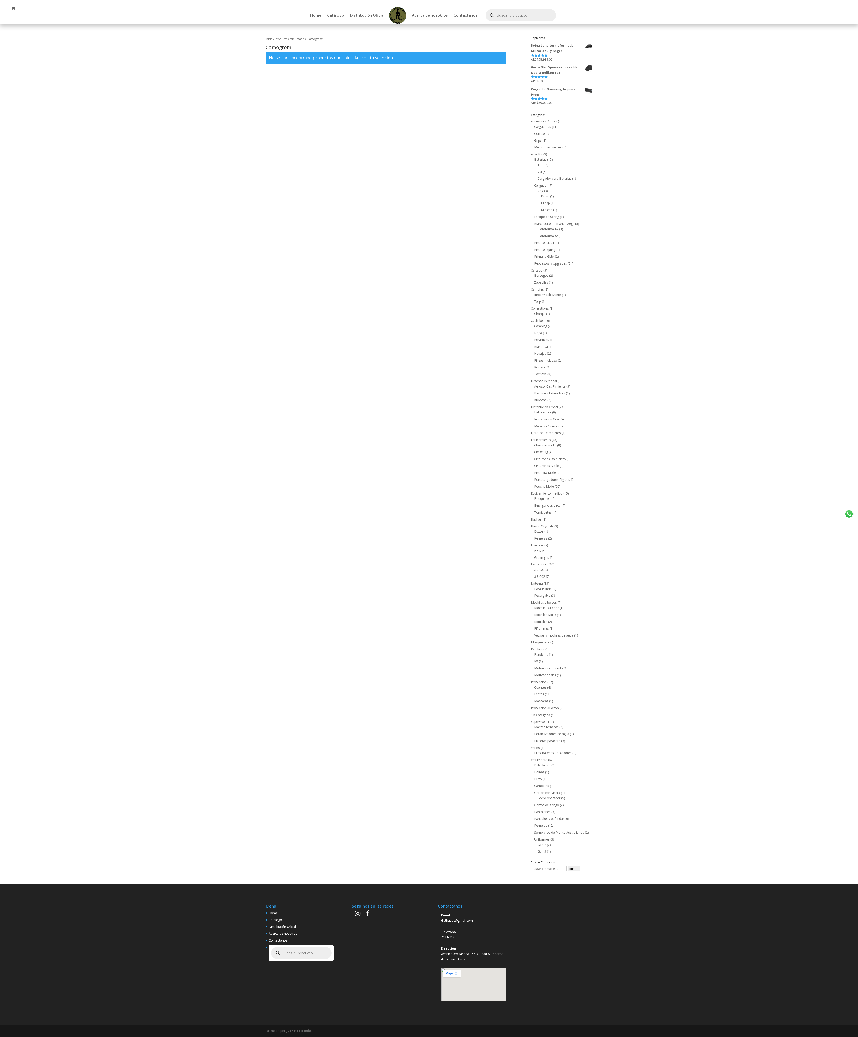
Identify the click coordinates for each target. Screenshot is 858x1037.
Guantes (540, 687)
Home (315, 16)
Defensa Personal (544, 381)
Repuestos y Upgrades (550, 263)
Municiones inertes (547, 147)
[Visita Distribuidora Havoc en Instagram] (357, 914)
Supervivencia (541, 721)
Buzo (538, 779)
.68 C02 (539, 576)
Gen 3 (542, 851)
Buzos (538, 531)
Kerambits (541, 339)
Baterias (540, 159)
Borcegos (541, 275)
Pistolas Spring (544, 249)
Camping (537, 289)
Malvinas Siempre (547, 426)
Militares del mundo (548, 668)
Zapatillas (541, 282)
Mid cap (546, 210)
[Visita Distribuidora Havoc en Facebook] (367, 914)
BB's (537, 550)
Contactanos (465, 16)
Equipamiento (541, 440)
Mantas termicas (546, 727)
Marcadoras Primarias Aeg (553, 223)
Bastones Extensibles (549, 393)
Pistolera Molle (545, 472)
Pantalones (542, 812)
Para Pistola (543, 589)
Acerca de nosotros (430, 16)
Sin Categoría (540, 715)
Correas (540, 133)
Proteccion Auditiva (545, 708)
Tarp (537, 301)
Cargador (541, 185)
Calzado (537, 270)
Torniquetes (543, 512)
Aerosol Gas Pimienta (550, 386)
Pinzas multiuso (545, 360)
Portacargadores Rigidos (552, 479)
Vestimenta (539, 760)
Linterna (537, 583)
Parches (537, 649)
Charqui (539, 314)
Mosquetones (541, 642)
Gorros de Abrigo (546, 805)
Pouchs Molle (544, 486)
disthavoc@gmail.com (457, 920)
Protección (539, 682)
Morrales (540, 622)
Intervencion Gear (547, 419)
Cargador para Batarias (554, 178)
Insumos (537, 545)
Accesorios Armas (544, 121)
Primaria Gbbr (544, 256)
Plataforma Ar (548, 236)
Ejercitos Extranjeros (546, 433)
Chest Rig (541, 452)
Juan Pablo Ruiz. (299, 1031)
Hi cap (545, 203)
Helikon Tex (542, 412)
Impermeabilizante (547, 295)
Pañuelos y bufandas (549, 818)
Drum (545, 196)
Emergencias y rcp (547, 505)
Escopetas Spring (546, 217)
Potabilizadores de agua (551, 734)
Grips (538, 140)
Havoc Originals (542, 526)
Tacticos (540, 374)
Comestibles (540, 308)
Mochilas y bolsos (544, 602)
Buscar (574, 869)
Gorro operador (549, 798)
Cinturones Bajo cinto (550, 459)
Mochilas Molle (545, 615)
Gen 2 (542, 845)
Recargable (542, 595)
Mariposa (541, 346)
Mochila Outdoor (546, 608)
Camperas (541, 786)
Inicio (269, 39)
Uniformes (541, 839)
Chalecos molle (545, 445)
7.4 (540, 172)
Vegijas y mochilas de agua (553, 635)
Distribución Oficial (367, 16)
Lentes (539, 694)
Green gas (541, 557)
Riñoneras (541, 628)
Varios (535, 748)
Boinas (539, 772)
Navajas (540, 353)
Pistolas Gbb (543, 242)
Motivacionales (545, 675)
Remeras (540, 538)
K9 (536, 661)
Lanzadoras (539, 564)
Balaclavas (542, 765)
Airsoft (535, 154)
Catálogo (335, 16)
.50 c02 (539, 569)
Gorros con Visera (547, 792)
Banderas (541, 654)
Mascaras (541, 701)
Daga (538, 333)
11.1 (541, 165)
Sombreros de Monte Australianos (559, 832)
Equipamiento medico (546, 493)
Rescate (540, 367)
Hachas (536, 519)
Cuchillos (537, 320)
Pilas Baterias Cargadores (553, 753)
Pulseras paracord (547, 741)
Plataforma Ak (548, 229)
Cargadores (542, 126)
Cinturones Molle (546, 466)
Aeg (540, 191)
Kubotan (540, 400)
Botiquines (542, 498)
